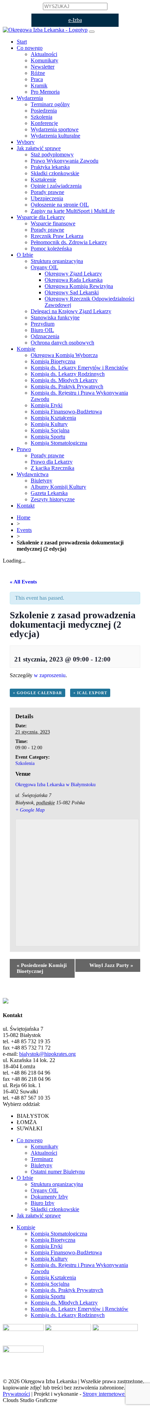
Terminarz (42, 1159)
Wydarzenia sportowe (54, 129)
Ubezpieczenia (47, 198)
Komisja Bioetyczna (53, 361)
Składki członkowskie (55, 173)
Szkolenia (41, 117)
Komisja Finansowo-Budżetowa (66, 412)
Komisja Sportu (48, 437)
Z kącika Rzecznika (52, 468)
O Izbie (25, 255)
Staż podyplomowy (52, 154)
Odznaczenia (45, 336)
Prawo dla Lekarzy (52, 462)
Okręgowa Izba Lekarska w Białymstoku (55, 784)
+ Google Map (30, 810)
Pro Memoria (45, 92)
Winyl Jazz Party (111, 965)
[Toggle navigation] (92, 32)
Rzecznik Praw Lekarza (57, 236)
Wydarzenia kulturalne (55, 136)
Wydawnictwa (32, 474)
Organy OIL (44, 267)
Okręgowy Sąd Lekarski (72, 292)
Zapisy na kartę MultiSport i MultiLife (73, 211)
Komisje (26, 349)
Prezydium (42, 324)
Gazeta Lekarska (49, 493)
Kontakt (26, 506)
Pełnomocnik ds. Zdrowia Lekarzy (69, 242)
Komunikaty (44, 60)
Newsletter (42, 67)
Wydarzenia (30, 98)
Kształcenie (43, 180)
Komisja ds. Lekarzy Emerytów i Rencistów (79, 368)
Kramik (39, 85)
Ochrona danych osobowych (62, 343)
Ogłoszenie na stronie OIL (60, 205)
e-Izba (75, 20)
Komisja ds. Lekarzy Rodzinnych (68, 374)
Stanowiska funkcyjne (55, 317)
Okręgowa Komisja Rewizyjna (79, 286)
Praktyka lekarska (50, 167)
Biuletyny (41, 480)
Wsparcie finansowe (53, 223)
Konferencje (44, 123)
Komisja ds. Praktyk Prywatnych (67, 386)
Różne (38, 73)
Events (24, 530)
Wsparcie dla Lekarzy (41, 217)
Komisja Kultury (49, 424)
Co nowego (30, 48)
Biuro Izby (42, 1203)
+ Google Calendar (37, 693)
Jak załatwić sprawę (39, 148)
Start (22, 42)
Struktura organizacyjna (57, 261)
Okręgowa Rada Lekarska (74, 280)
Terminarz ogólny (50, 104)
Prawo (24, 449)
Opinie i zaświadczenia (56, 186)
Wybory (26, 142)
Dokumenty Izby (49, 1197)
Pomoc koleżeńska (51, 248)
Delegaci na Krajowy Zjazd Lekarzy (71, 311)
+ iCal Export (90, 693)
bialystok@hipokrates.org (47, 1054)
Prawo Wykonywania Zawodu (64, 161)
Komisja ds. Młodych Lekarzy (64, 380)
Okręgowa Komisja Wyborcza (64, 355)
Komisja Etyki (46, 405)
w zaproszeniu (50, 675)
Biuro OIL (42, 330)
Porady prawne (47, 192)
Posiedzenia (44, 111)
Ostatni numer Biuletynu (58, 1172)
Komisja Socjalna (50, 430)
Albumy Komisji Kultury (58, 487)
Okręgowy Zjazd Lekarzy (73, 274)
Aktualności (44, 54)
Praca (37, 79)
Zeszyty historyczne (53, 499)
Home (23, 517)
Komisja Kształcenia (53, 418)
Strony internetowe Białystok (115, 1394)
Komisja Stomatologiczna (59, 443)
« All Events (23, 581)
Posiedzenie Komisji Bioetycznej (42, 968)
